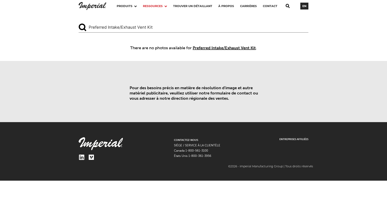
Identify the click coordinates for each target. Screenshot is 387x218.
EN (304, 6)
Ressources (153, 6)
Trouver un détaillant (192, 6)
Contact (270, 6)
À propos (226, 6)
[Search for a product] (287, 6)
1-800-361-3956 (199, 156)
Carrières (248, 6)
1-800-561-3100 (196, 150)
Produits (125, 6)
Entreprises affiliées (293, 139)
